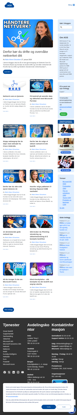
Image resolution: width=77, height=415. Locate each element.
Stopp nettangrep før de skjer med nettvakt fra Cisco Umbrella (13, 143)
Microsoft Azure (9, 364)
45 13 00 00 (34, 369)
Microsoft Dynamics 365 (12, 344)
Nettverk (6, 346)
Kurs (4, 359)
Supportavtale (8, 334)
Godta (49, 407)
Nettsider (6, 357)
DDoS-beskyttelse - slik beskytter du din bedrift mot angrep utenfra (41, 281)
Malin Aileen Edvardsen (13, 59)
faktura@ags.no (66, 349)
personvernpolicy (13, 396)
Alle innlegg (8, 309)
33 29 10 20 (69, 338)
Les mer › (8, 72)
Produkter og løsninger (67, 202)
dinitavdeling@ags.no (64, 344)
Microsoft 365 (8, 341)
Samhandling (8, 336)
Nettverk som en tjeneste (13, 96)
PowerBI (6, 362)
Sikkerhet (6, 339)
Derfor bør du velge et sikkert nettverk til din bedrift (39, 143)
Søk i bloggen (65, 23)
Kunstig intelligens (10, 354)
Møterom (6, 349)
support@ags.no (65, 346)
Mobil (5, 351)
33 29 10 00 (33, 343)
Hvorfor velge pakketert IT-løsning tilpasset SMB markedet (41, 189)
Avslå (63, 407)
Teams (67, 198)
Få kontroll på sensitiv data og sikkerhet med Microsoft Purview (41, 98)
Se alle (62, 208)
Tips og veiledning (66, 193)
